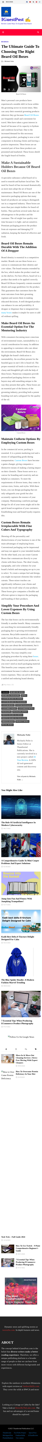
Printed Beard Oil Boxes (12, 715)
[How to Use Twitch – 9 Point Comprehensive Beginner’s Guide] (7, 1246)
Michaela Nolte (9, 61)
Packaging (6, 712)
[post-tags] (36, 1049)
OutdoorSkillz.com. (31, 1386)
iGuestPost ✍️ (16, 19)
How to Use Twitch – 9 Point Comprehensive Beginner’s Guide (28, 1248)
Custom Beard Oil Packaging (14, 702)
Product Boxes (22, 721)
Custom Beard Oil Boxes (12, 699)
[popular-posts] (6, 1049)
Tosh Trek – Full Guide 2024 (13, 1237)
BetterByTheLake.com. (25, 1408)
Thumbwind (7, 1433)
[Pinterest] (36, 2)
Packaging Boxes (20, 712)
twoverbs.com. (8, 1330)
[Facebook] (27, 2)
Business (5, 42)
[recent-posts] (16, 1049)
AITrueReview (33, 1435)
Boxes (23, 695)
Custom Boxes (21, 460)
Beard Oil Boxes (31, 115)
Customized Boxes (26, 708)
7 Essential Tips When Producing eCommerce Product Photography (25, 1262)
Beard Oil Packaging (10, 695)
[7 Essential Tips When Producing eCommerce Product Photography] (7, 1260)
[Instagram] (39, 2)
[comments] (26, 1049)
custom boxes (8, 705)
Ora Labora (20, 1438)
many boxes (6, 312)
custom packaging (23, 705)
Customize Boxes (9, 708)
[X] (33, 2)
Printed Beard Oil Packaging (14, 718)
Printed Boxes (8, 721)
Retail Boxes (7, 725)
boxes (35, 656)
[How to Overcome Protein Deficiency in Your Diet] (7, 1072)
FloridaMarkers (8, 1438)
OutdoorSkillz (20, 1435)
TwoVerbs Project (20, 1433)
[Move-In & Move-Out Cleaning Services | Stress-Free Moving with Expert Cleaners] (7, 1056)
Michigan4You (8, 1435)
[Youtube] (30, 2)
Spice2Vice (33, 1433)
